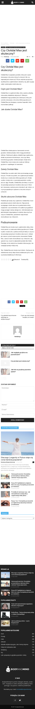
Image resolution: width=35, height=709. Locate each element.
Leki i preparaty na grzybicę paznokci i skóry (15, 47)
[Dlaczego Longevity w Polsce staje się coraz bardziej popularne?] (17, 443)
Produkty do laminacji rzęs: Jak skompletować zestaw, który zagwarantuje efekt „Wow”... (20, 493)
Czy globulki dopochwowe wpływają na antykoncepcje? (8, 317)
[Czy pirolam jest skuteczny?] (5, 363)
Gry (2, 652)
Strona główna (4, 43)
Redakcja (6, 56)
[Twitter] (20, 700)
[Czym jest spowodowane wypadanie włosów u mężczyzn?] (5, 606)
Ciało (2, 639)
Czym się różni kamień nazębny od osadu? (27, 316)
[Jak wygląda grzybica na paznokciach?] (5, 355)
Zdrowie (3, 47)
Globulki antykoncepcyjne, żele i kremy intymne (14, 644)
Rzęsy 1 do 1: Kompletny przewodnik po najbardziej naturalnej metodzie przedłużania (22, 502)
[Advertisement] (17, 23)
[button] (32, 2)
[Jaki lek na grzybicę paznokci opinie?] (5, 372)
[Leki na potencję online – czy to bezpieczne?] (5, 623)
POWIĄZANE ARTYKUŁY (9, 345)
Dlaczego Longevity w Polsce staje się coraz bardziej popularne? (17, 458)
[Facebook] (15, 700)
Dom (2, 634)
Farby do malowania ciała (8, 647)
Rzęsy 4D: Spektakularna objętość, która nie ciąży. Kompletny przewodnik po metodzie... (22, 484)
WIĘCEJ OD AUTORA (8, 348)
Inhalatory (4, 650)
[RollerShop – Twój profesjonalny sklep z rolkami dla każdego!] (5, 615)
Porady (3, 636)
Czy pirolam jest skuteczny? (20, 361)
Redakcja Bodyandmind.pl (8, 462)
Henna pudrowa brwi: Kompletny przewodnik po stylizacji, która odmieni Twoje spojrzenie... (20, 475)
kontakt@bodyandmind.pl (24, 689)
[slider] (6, 259)
